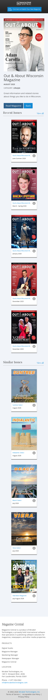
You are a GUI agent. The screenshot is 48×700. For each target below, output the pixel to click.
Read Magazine (13, 105)
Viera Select (17, 548)
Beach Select (17, 500)
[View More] (34, 156)
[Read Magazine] (24, 136)
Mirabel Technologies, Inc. (29, 692)
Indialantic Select (18, 453)
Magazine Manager (10, 651)
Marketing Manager (10, 655)
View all (40, 113)
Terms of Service (13, 694)
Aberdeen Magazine (19, 596)
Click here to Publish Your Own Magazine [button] (26, 9)
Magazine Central (9, 662)
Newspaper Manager (10, 658)
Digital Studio (7, 648)
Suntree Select (18, 405)
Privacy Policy (23, 697)
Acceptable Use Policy (31, 694)
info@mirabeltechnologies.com (14, 682)
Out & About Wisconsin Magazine (24, 155)
